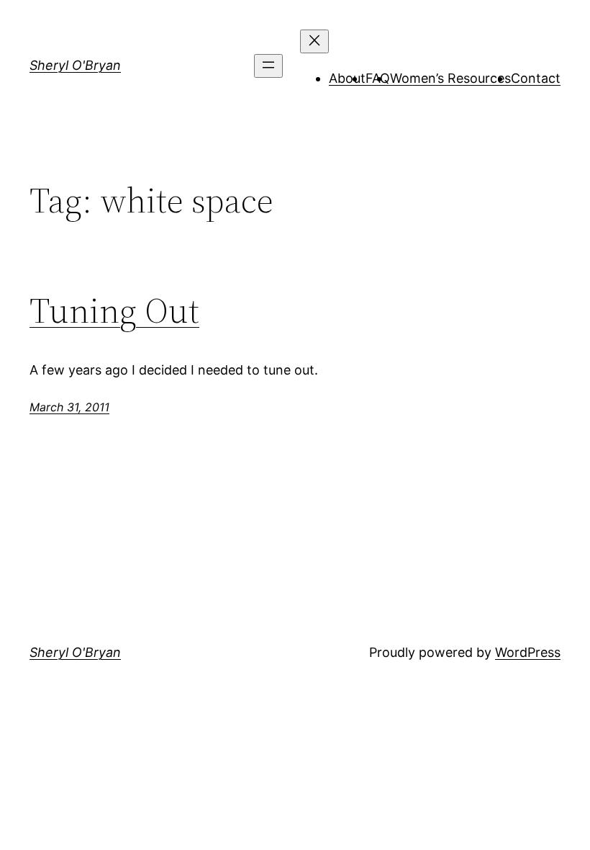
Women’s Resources (450, 78)
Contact (535, 78)
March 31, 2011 (69, 407)
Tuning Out (114, 310)
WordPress (527, 652)
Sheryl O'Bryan (75, 65)
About (347, 78)
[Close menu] (314, 41)
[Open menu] (268, 66)
